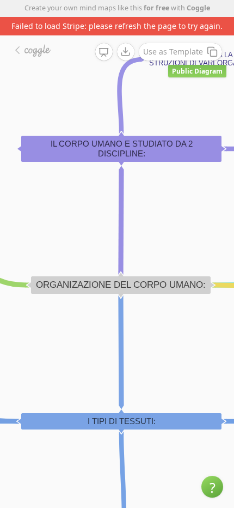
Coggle (198, 8)
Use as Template (173, 51)
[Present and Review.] (104, 52)
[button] (212, 487)
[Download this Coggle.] (125, 52)
